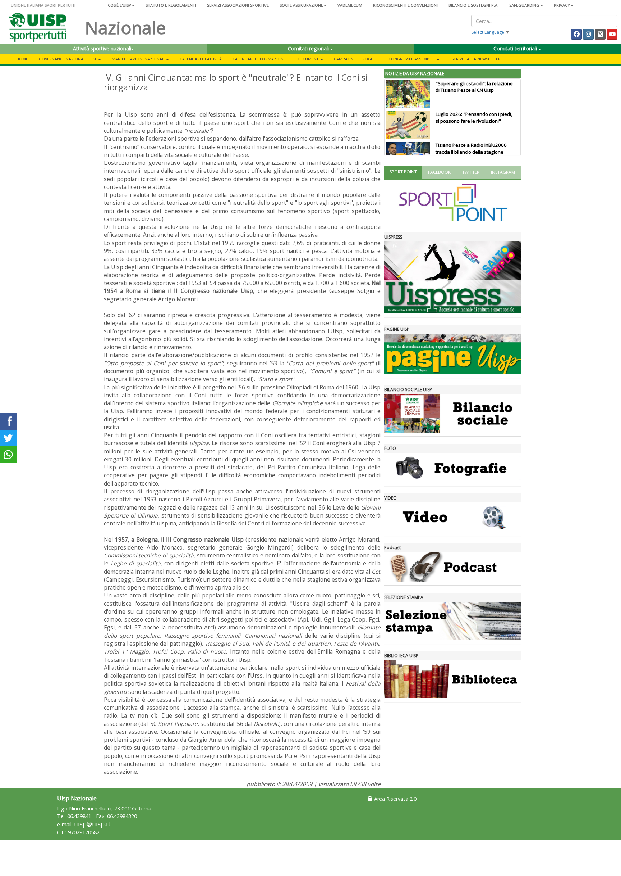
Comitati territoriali (515, 48)
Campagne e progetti (356, 59)
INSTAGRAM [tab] (503, 172)
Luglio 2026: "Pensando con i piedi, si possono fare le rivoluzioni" (474, 117)
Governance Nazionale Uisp (68, 59)
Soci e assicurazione (301, 5)
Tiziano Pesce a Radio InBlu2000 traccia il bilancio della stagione (471, 148)
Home (22, 59)
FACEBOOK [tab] (439, 172)
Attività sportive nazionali (102, 48)
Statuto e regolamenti (171, 5)
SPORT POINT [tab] (403, 172)
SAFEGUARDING (524, 5)
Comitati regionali (309, 48)
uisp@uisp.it (92, 824)
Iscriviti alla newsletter (475, 59)
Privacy (562, 5)
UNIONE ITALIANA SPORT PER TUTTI (43, 5)
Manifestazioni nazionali (138, 59)
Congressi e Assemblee (412, 59)
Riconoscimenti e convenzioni (405, 5)
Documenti (307, 59)
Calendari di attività (201, 59)
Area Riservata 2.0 (395, 798)
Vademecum (349, 5)
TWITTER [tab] (470, 172)
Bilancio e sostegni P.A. (473, 5)
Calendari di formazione (259, 59)
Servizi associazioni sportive (238, 5)
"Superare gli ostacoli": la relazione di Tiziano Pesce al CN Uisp (474, 87)
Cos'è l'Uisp (119, 5)
